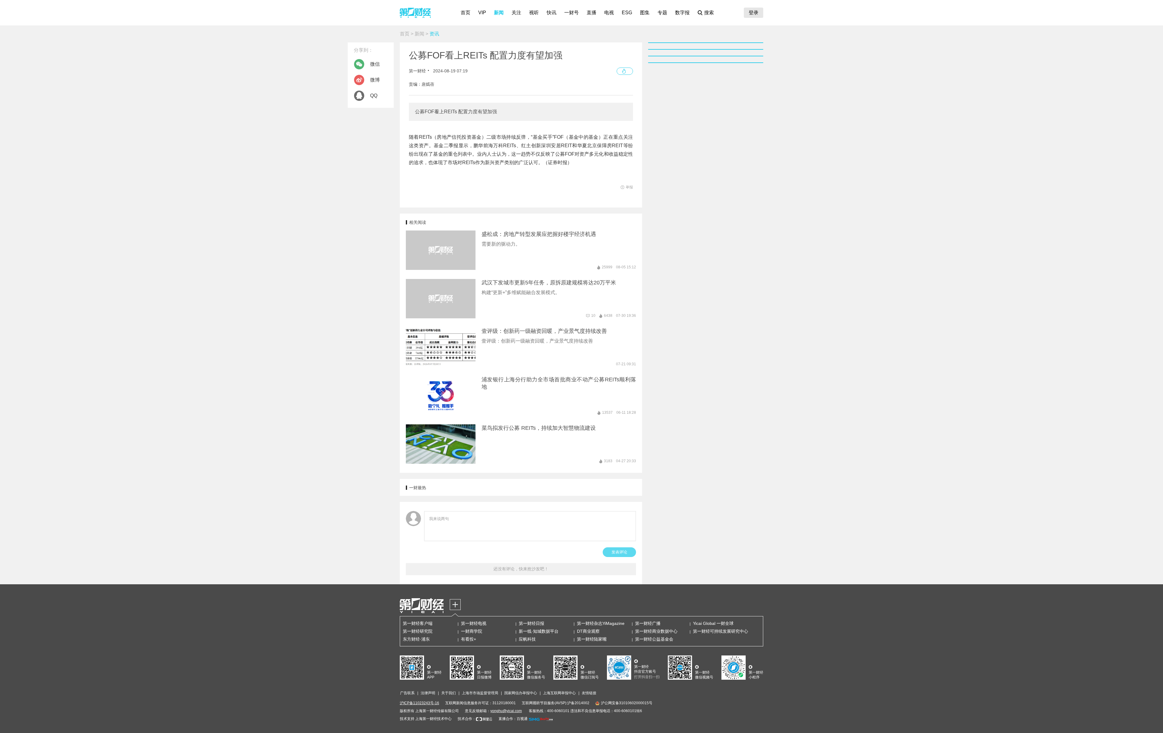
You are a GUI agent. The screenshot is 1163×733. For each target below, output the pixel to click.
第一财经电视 (473, 623)
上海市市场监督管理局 (480, 693)
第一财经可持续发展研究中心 (720, 631)
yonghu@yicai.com (506, 711)
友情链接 (589, 693)
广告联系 (407, 693)
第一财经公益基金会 (654, 639)
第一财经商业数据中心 (656, 631)
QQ (373, 95)
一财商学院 (471, 631)
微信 (375, 64)
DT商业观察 (588, 631)
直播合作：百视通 (513, 719)
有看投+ (468, 639)
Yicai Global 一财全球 (713, 623)
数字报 (682, 12)
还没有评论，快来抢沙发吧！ (520, 568)
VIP (482, 12)
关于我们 (448, 693)
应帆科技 (527, 639)
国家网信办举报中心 (520, 693)
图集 (645, 12)
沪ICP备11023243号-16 (419, 703)
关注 (516, 12)
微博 (375, 79)
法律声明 (428, 693)
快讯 (551, 12)
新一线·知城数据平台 (538, 631)
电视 (609, 12)
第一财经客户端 (417, 623)
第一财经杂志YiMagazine (601, 623)
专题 (662, 12)
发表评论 (619, 552)
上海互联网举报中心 (559, 693)
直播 (591, 12)
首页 (465, 12)
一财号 (571, 12)
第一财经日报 (531, 623)
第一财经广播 (648, 623)
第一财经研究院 (417, 631)
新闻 (499, 12)
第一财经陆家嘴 (592, 639)
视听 (534, 12)
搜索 (709, 12)
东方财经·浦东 (416, 639)
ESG (627, 12)
